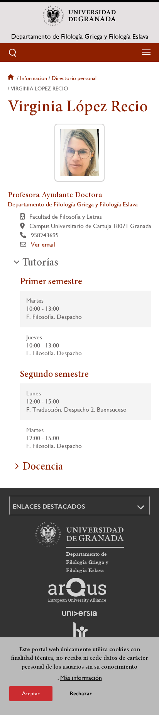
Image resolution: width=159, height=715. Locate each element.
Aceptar (31, 693)
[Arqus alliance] (77, 590)
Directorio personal (74, 78)
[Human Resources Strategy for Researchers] (79, 634)
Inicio (11, 78)
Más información (81, 677)
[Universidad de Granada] (79, 15)
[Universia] (79, 613)
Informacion (33, 78)
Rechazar (81, 693)
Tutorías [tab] (40, 263)
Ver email (43, 244)
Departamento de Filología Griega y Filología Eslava (79, 36)
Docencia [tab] (42, 467)
